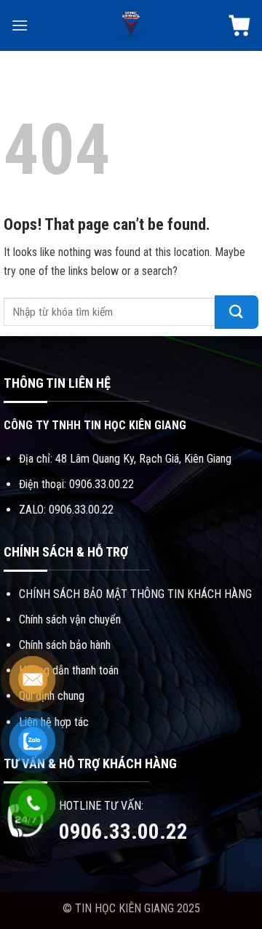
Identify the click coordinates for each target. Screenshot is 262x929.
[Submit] (236, 312)
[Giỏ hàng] (239, 25)
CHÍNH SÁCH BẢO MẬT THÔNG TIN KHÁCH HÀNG (135, 594)
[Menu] (19, 25)
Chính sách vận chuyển (70, 619)
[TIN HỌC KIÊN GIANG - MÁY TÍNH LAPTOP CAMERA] (131, 25)
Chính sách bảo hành (65, 645)
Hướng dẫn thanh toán (69, 670)
